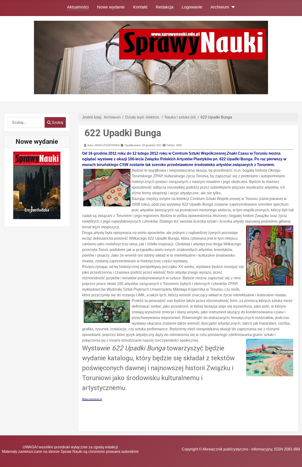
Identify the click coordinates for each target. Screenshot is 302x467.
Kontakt (140, 7)
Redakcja (164, 7)
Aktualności (78, 7)
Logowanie (192, 7)
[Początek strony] (293, 458)
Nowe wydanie (111, 7)
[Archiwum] (232, 7)
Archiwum (219, 7)
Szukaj (57, 122)
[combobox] (26, 122)
